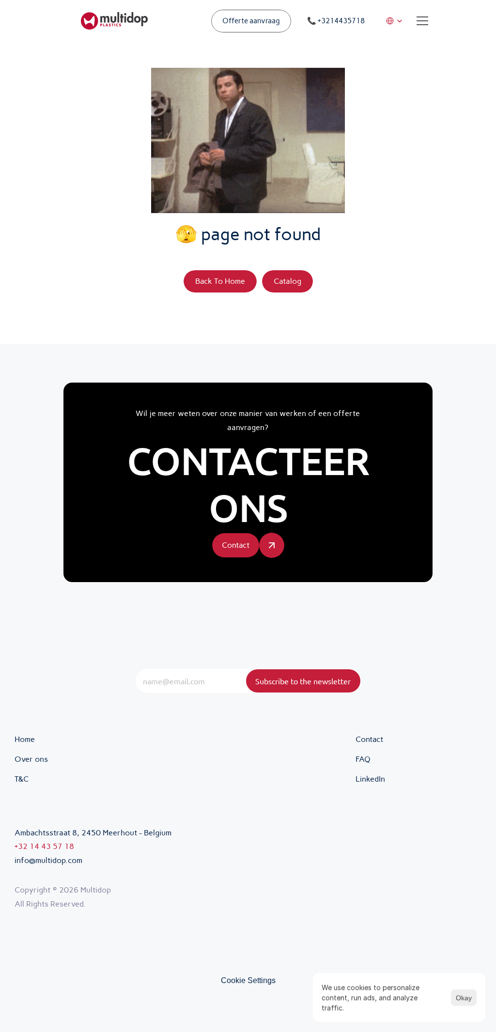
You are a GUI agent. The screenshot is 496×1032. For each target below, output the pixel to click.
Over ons (31, 759)
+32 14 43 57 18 (44, 846)
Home (25, 739)
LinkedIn (370, 779)
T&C (23, 779)
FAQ (363, 759)
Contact (369, 739)
